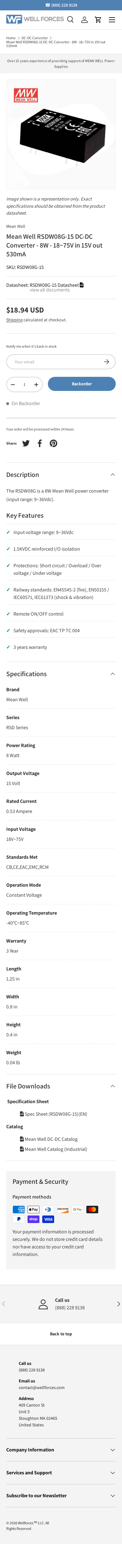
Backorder (82, 384)
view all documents (50, 289)
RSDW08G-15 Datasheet (55, 285)
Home (11, 38)
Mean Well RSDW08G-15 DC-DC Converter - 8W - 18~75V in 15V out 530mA (55, 44)
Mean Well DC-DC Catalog (51, 1139)
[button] (98, 20)
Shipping (14, 320)
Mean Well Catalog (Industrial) (55, 1149)
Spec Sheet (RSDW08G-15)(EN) (55, 1114)
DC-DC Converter (35, 38)
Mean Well (15, 226)
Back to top (61, 1334)
